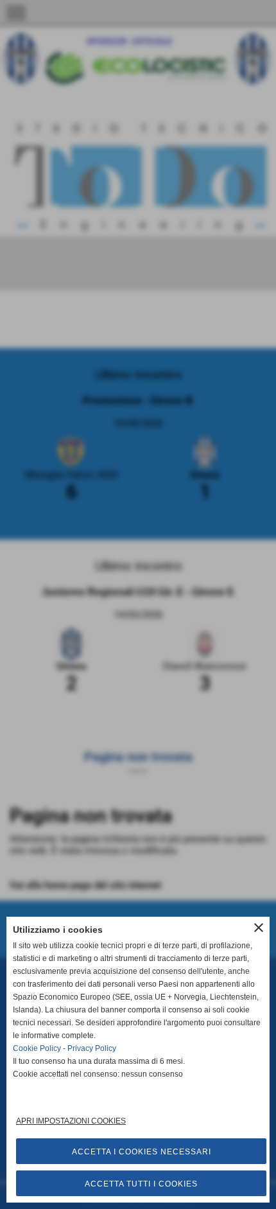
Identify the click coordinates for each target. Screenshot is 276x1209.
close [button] (258, 927)
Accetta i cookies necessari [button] (141, 1151)
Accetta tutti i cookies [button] (141, 1183)
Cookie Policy (37, 1048)
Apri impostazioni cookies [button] (71, 1120)
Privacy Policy (91, 1048)
